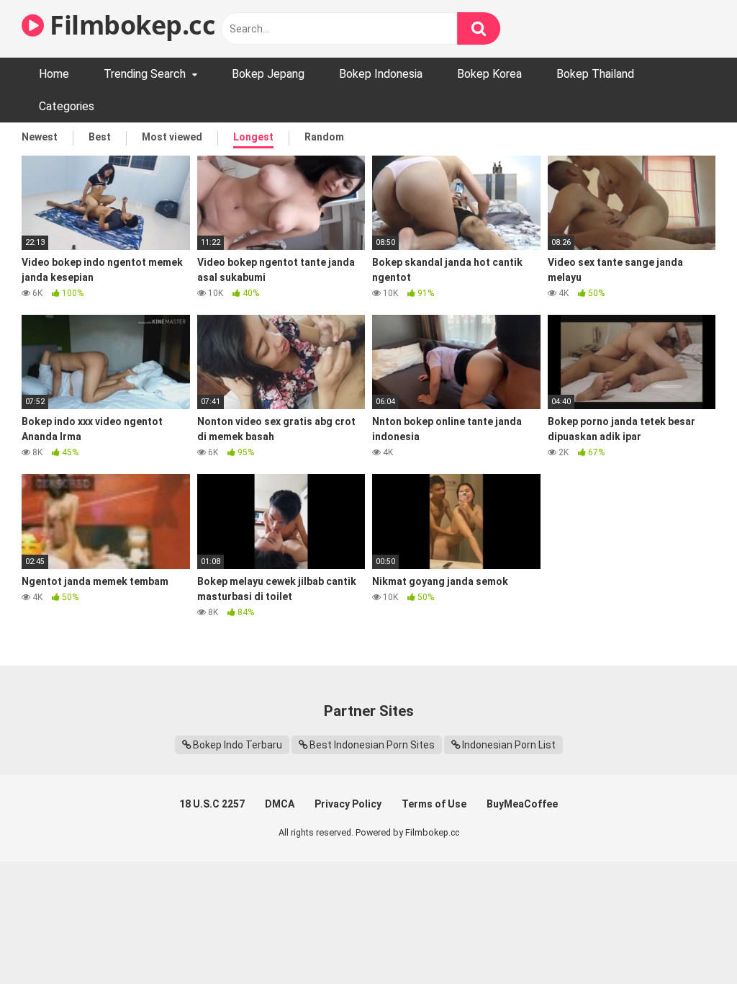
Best (100, 137)
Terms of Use (434, 804)
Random (324, 137)
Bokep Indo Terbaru (237, 745)
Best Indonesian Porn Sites (372, 745)
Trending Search (145, 74)
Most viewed (172, 137)
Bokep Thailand (595, 74)
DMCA (279, 804)
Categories (66, 106)
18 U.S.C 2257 (212, 804)
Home (54, 74)
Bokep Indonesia (380, 74)
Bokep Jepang (268, 74)
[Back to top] (688, 940)
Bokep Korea (489, 74)
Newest (40, 137)
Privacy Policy (348, 804)
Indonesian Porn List (509, 745)
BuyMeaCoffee (522, 804)
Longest (253, 137)
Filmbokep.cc (129, 25)
